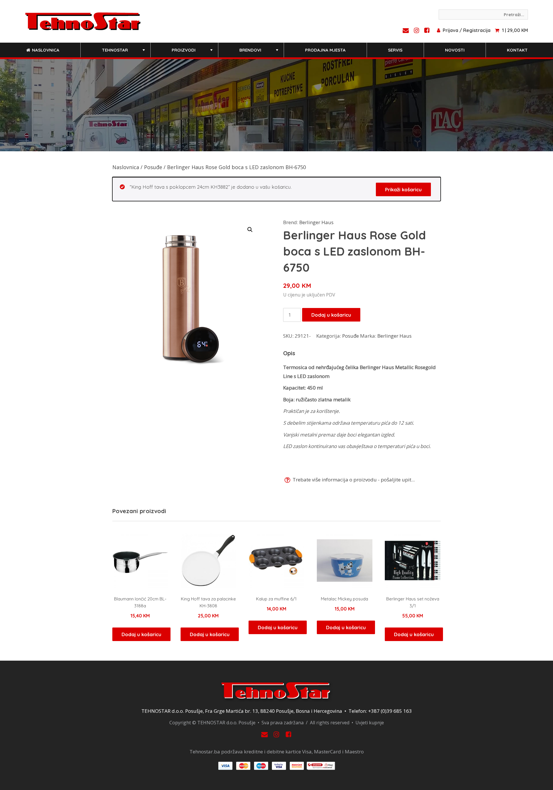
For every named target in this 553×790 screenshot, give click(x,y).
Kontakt (517, 50)
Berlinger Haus (316, 222)
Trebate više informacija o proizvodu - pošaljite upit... (353, 479)
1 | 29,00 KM (515, 30)
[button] (250, 229)
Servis (395, 50)
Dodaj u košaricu (331, 315)
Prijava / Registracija (466, 30)
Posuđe (153, 167)
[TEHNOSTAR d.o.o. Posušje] (83, 21)
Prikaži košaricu (403, 189)
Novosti (455, 50)
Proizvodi (193, 52)
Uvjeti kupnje (369, 722)
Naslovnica (45, 50)
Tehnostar (124, 52)
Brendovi (259, 52)
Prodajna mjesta (325, 50)
